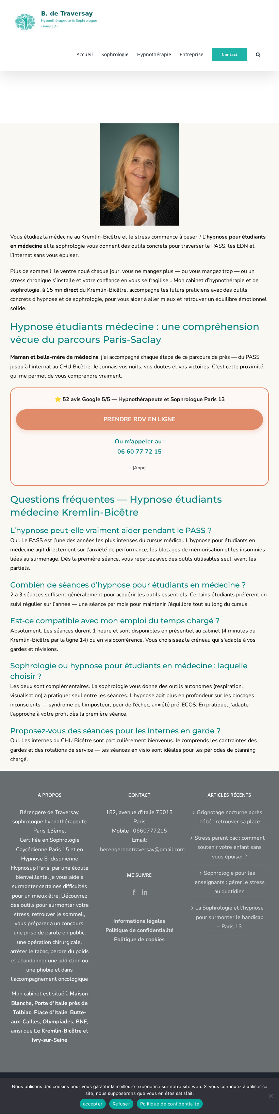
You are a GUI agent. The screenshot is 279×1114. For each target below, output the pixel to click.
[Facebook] (134, 892)
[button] (258, 54)
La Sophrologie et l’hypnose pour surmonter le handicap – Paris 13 (229, 917)
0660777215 (150, 831)
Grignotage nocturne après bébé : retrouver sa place (229, 817)
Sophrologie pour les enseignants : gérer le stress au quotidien (230, 882)
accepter (92, 1104)
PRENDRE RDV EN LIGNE (139, 419)
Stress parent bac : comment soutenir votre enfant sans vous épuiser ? (230, 847)
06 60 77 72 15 (139, 451)
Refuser (121, 1104)
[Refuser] (270, 1096)
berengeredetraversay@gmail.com (142, 849)
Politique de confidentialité (169, 1104)
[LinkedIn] (144, 892)
